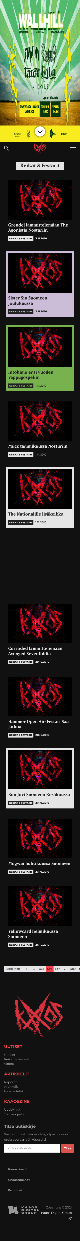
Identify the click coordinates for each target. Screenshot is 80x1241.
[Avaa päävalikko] (73, 148)
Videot (9, 1063)
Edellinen (13, 969)
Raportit (10, 1082)
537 (57, 969)
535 (41, 969)
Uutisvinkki (12, 1109)
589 (73, 969)
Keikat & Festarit (16, 1059)
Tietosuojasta (14, 1114)
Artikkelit (11, 1086)
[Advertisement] (40, 564)
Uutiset (9, 1054)
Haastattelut (13, 1091)
